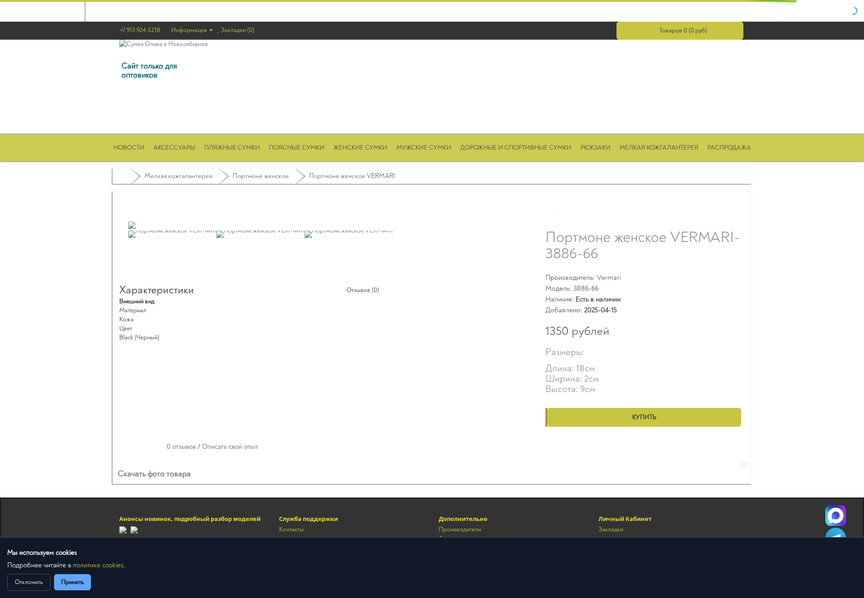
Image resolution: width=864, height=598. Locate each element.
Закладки (610, 529)
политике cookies (98, 565)
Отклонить (29, 582)
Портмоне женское (261, 176)
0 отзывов (181, 447)
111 (835, 515)
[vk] (134, 529)
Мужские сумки (423, 147)
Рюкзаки (595, 147)
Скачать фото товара (155, 474)
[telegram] (122, 529)
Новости (128, 147)
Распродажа (729, 147)
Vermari (609, 277)
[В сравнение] (589, 208)
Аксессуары (174, 147)
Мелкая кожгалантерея (659, 147)
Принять (72, 582)
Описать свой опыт (230, 447)
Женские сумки (360, 147)
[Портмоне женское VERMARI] (131, 225)
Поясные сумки (296, 147)
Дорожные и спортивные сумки (516, 147)
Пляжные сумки (232, 147)
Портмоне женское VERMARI (352, 176)
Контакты (291, 529)
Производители (460, 529)
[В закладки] (558, 208)
